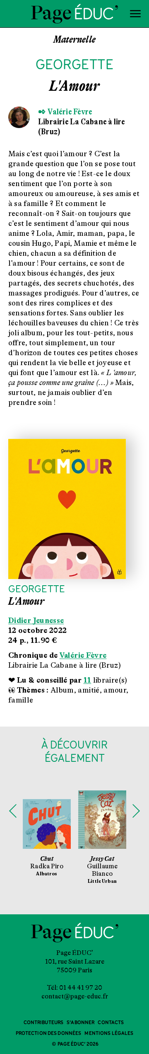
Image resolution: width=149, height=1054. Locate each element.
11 (87, 680)
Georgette (36, 589)
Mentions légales (108, 1033)
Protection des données (49, 1033)
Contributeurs (44, 1022)
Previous (13, 810)
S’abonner (80, 1022)
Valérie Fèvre (83, 655)
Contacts (111, 1022)
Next (136, 810)
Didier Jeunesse (36, 620)
